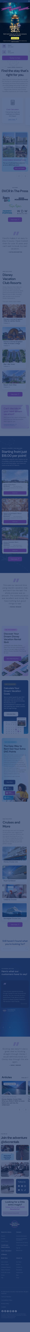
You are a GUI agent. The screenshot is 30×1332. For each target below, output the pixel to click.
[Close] (29, 1)
